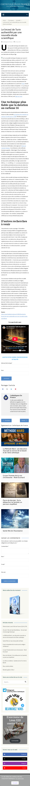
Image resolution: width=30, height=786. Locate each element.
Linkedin (11, 389)
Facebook (2, 389)
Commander (15, 741)
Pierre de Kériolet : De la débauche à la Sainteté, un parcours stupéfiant (12, 502)
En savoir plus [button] (20, 778)
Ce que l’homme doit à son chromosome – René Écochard (14, 476)
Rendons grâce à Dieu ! (8, 670)
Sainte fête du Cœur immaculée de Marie (13, 641)
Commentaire (5, 546)
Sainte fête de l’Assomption (13, 531)
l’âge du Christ (18, 96)
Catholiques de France (15, 4)
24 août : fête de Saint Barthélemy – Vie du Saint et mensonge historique (15, 631)
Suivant (23, 420)
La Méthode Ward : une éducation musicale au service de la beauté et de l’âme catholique (15, 450)
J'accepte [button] (15, 783)
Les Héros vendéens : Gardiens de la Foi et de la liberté (14, 661)
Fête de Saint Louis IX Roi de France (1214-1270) (15, 626)
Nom (2, 556)
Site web (3, 572)
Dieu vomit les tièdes (8, 666)
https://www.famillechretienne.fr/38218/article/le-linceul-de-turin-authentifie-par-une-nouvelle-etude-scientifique (14, 316)
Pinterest (15, 389)
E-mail (3, 564)
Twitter (7, 389)
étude (23, 83)
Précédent (7, 420)
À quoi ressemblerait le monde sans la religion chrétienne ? (14, 645)
